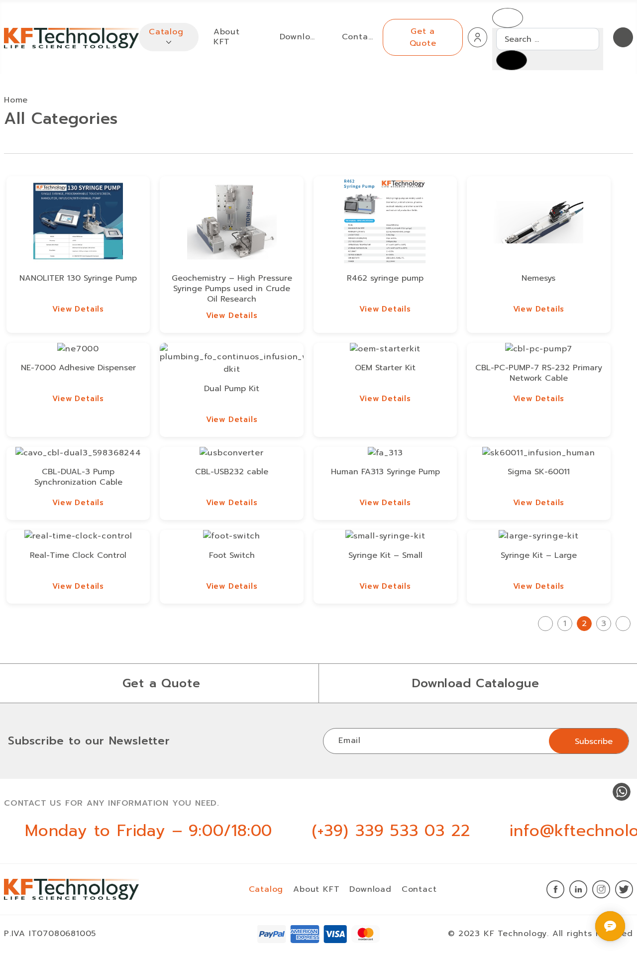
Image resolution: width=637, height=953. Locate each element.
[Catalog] (169, 42)
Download (298, 37)
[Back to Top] (588, 922)
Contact (357, 37)
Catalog (166, 32)
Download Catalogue (475, 683)
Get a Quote (423, 37)
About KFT (226, 36)
